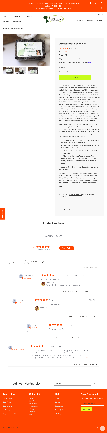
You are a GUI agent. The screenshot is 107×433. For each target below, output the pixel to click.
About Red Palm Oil (9, 414)
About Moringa (8, 398)
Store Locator (59, 406)
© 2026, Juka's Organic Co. (10, 427)
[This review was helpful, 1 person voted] (82, 291)
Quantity (62, 68)
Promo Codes (59, 410)
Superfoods (7, 402)
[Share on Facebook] (60, 209)
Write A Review (67, 248)
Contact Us (58, 402)
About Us (32, 398)
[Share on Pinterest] (70, 209)
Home (5, 28)
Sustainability (33, 406)
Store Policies (33, 404)
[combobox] (17, 262)
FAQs (57, 398)
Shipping (62, 59)
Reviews (6, 22)
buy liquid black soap (75, 194)
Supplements (7, 406)
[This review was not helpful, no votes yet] (86, 291)
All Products (7, 410)
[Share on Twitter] (65, 209)
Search (31, 414)
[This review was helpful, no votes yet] (88, 316)
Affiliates (32, 409)
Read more (84, 358)
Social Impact (33, 401)
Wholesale (58, 414)
